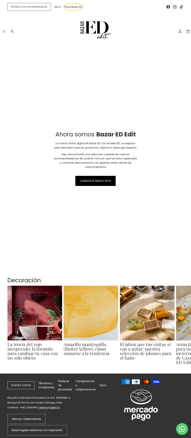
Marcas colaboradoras (26, 419)
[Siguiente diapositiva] (179, 325)
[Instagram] (175, 7)
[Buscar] (12, 31)
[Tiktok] (181, 7)
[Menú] (4, 31)
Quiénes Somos (21, 385)
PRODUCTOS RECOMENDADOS (29, 6)
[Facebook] (168, 7)
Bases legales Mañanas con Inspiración (37, 430)
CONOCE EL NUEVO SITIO (95, 181)
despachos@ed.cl (49, 407)
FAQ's (103, 385)
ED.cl (58, 7)
